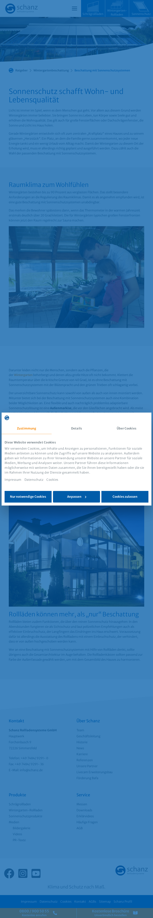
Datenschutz (34, 480)
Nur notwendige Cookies (28, 496)
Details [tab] (76, 428)
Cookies (52, 480)
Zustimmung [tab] (26, 428)
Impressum (13, 480)
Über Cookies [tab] (126, 428)
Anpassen (74, 496)
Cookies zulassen (125, 496)
